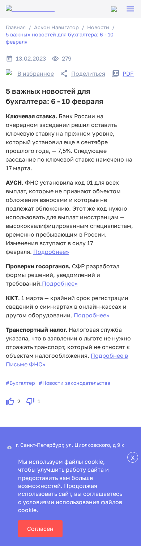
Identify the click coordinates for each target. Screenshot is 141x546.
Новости (98, 27)
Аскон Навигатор (56, 27)
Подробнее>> (51, 251)
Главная (16, 27)
